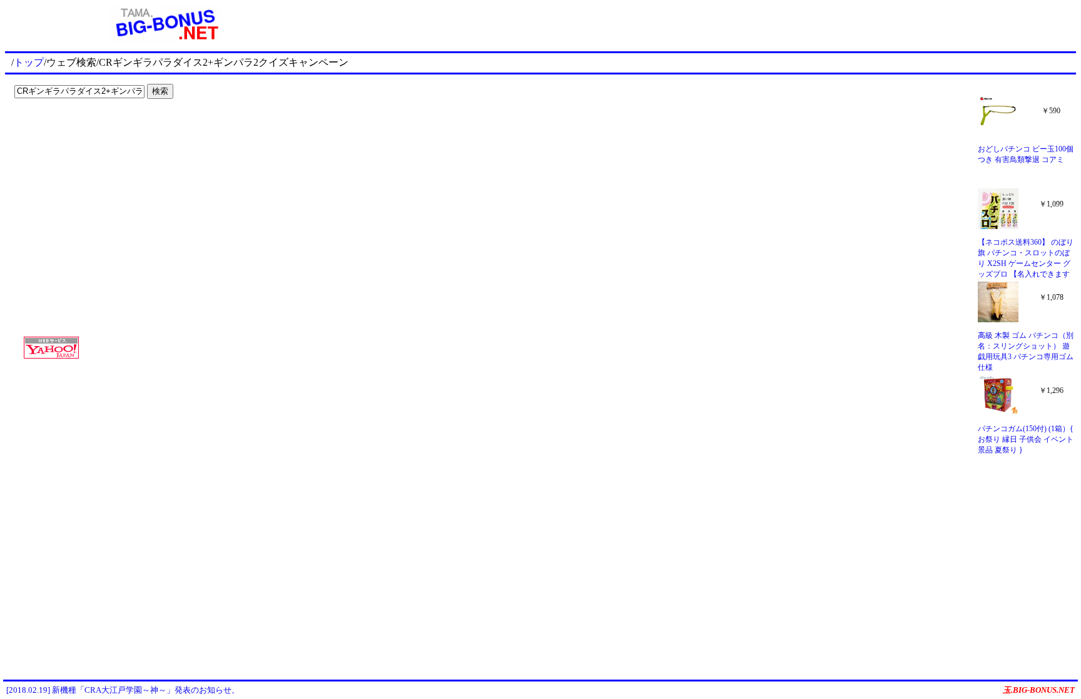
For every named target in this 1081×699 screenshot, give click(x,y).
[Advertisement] (87, 129)
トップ (29, 62)
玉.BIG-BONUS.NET (1039, 690)
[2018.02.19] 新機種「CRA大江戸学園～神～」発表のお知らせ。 (123, 690)
